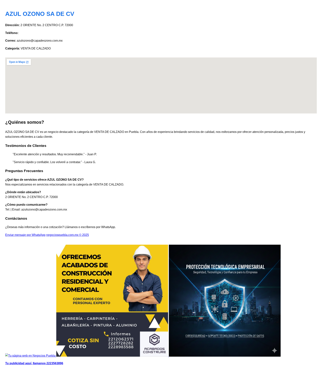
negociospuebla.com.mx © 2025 (67, 234)
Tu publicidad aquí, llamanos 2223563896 (34, 363)
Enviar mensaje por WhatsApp (25, 234)
